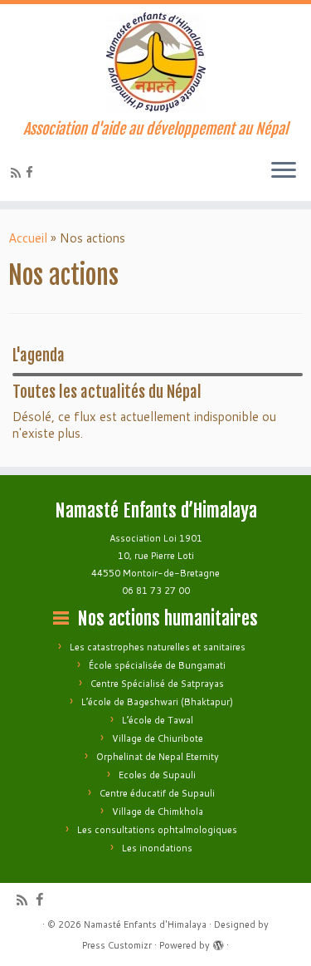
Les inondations (157, 848)
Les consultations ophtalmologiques (157, 829)
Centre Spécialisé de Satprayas (157, 683)
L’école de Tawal (157, 720)
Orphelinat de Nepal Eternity (157, 756)
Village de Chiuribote (157, 738)
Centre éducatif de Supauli (157, 793)
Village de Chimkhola (157, 811)
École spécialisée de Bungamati (157, 665)
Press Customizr (117, 945)
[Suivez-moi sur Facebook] (32, 172)
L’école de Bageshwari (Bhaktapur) (157, 702)
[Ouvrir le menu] (283, 171)
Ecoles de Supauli (157, 775)
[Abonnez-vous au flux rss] (18, 173)
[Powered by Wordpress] (218, 942)
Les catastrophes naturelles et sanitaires (157, 647)
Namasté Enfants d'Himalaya (145, 924)
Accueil (27, 238)
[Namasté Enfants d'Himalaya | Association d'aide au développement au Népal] (155, 62)
